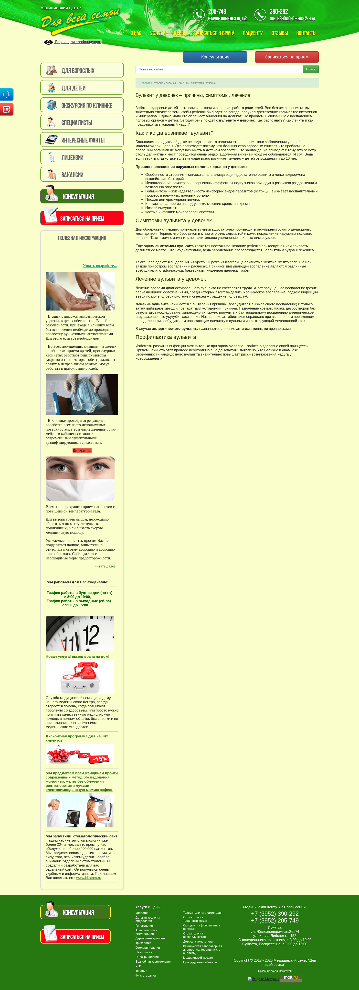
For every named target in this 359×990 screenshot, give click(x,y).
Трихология (143, 943)
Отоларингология (148, 947)
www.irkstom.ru (88, 878)
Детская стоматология (198, 941)
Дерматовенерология (151, 938)
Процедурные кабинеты (200, 962)
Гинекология (144, 925)
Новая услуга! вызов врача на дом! (77, 656)
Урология (142, 913)
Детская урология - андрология (149, 919)
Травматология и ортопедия (202, 912)
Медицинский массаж (198, 957)
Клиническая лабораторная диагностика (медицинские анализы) (202, 950)
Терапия (141, 971)
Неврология (144, 952)
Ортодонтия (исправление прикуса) (201, 927)
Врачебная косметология (153, 961)
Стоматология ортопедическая (194, 935)
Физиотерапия (146, 975)
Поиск (311, 69)
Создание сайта (268, 970)
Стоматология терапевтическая (195, 919)
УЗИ (138, 966)
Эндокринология (147, 957)
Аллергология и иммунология (146, 932)
